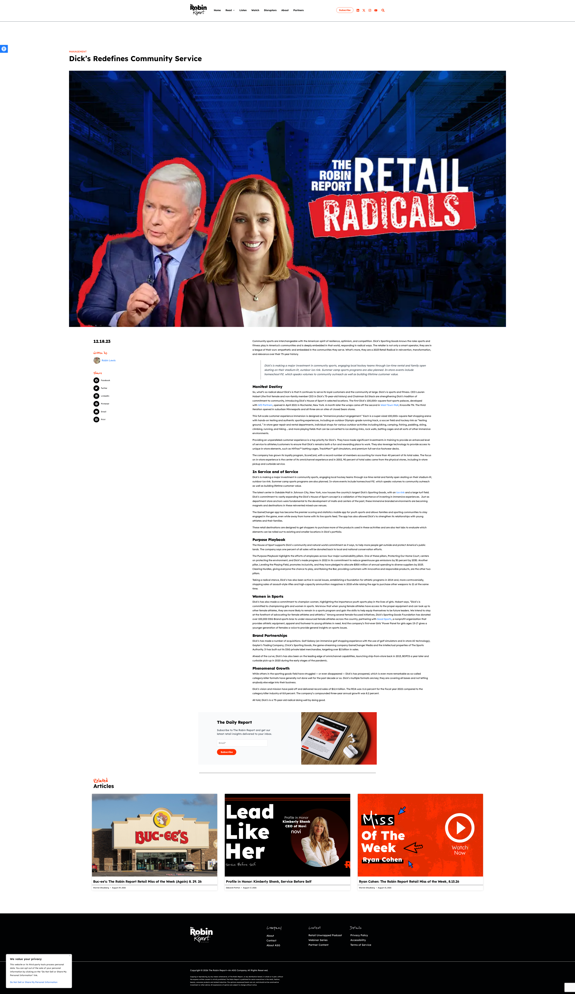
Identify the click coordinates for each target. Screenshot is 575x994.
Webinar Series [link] (317, 940)
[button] (233, 10)
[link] (4, 49)
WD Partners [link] (265, 405)
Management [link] (78, 51)
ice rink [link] (400, 492)
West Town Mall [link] (389, 405)
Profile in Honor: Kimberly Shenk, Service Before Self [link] (268, 881)
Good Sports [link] (384, 618)
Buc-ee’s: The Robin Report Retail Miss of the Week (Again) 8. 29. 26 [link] (147, 881)
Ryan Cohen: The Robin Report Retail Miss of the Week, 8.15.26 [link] (409, 881)
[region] (39, 971)
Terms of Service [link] (360, 944)
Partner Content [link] (318, 944)
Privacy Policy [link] (359, 935)
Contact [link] (271, 940)
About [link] (270, 935)
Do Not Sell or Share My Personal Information (33, 982)
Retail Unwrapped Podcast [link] (325, 935)
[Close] (70, 955)
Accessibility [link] (358, 940)
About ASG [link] (273, 945)
